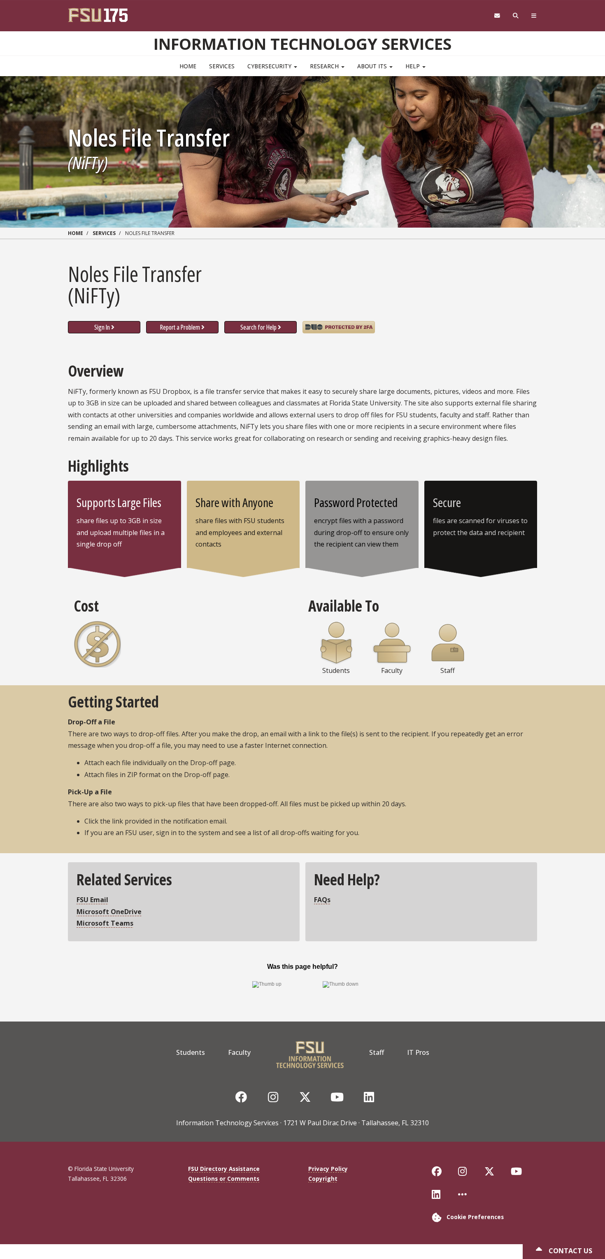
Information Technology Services (302, 43)
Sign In (102, 327)
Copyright (322, 1178)
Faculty (239, 1052)
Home (187, 66)
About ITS (373, 66)
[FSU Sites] (534, 16)
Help (413, 66)
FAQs (322, 899)
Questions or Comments (223, 1178)
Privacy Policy (328, 1169)
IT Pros (418, 1052)
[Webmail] (497, 16)
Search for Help (258, 327)
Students (190, 1052)
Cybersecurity (270, 66)
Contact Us (569, 1250)
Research (325, 66)
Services (222, 66)
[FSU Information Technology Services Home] (310, 1052)
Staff (376, 1052)
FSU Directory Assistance (224, 1169)
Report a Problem (180, 327)
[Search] (515, 16)
